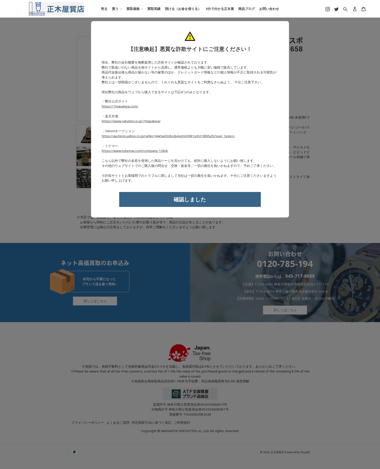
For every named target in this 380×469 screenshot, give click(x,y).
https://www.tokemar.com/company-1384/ (135, 150)
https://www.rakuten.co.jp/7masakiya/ (131, 121)
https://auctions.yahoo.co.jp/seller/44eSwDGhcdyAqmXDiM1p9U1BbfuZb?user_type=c (168, 136)
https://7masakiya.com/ (120, 106)
